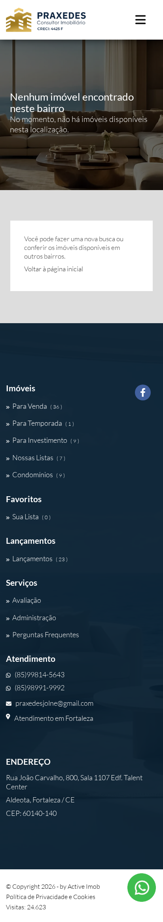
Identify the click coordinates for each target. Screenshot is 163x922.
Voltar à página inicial (53, 269)
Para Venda (37, 406)
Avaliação (26, 600)
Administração (34, 617)
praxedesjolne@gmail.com (54, 703)
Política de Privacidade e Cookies (50, 897)
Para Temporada (43, 423)
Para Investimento (45, 440)
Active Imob (84, 886)
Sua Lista (31, 516)
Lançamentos (40, 558)
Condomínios (38, 474)
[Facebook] (143, 395)
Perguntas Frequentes (45, 634)
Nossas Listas (38, 457)
